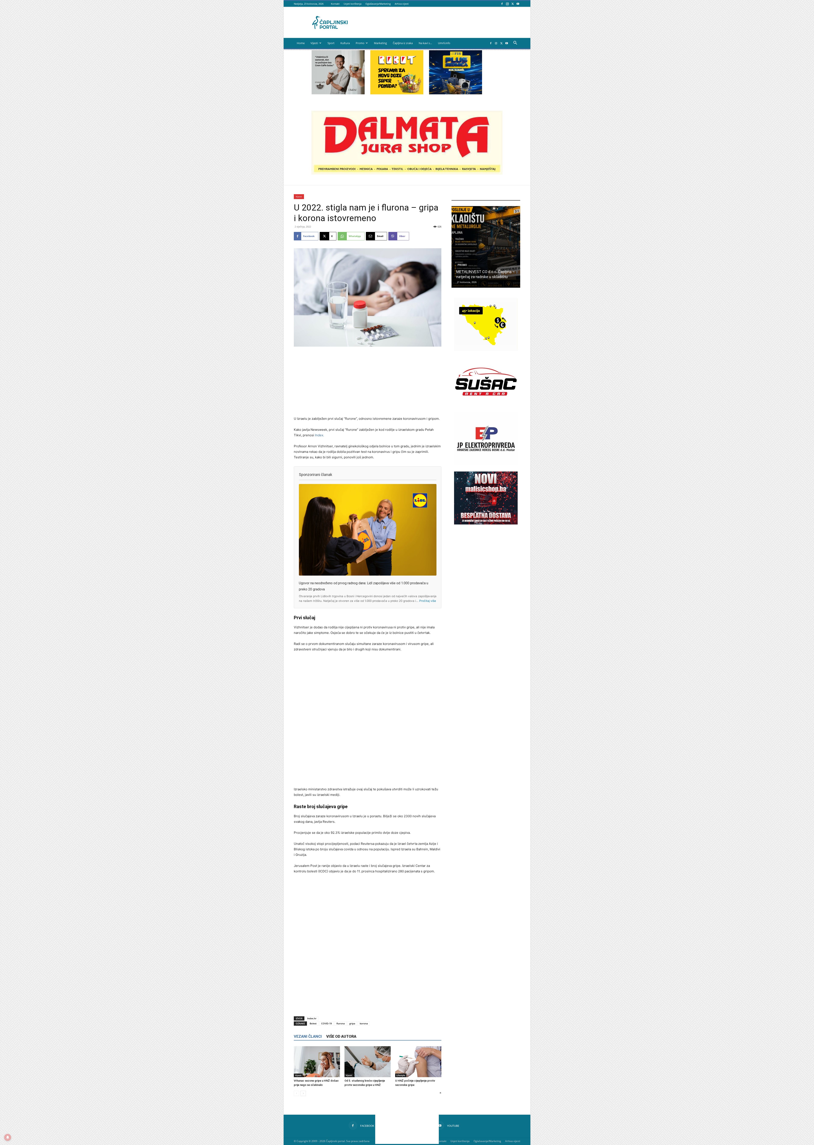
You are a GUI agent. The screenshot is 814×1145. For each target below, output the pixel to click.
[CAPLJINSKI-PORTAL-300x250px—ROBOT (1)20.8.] (396, 93)
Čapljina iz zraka (403, 43)
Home (301, 43)
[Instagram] (507, 4)
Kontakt (335, 3)
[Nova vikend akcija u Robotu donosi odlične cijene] (486, 247)
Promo (360, 43)
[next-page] (303, 1093)
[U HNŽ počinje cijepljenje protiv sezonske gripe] (418, 1061)
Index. (319, 435)
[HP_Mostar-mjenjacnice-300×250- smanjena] (486, 350)
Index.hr (311, 1018)
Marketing (380, 43)
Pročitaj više (427, 600)
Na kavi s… (425, 43)
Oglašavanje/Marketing (378, 3)
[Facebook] (502, 4)
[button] (515, 43)
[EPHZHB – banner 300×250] (486, 464)
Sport (331, 43)
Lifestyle (400, 1075)
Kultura (345, 43)
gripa (352, 1023)
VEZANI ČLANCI (308, 1036)
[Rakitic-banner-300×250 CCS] (338, 93)
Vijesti (314, 43)
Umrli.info (444, 43)
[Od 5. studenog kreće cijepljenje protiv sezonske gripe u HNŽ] (367, 1061)
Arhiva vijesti (402, 3)
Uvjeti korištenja (352, 3)
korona (364, 1023)
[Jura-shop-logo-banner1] (407, 173)
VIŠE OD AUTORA (341, 1036)
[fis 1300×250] (455, 72)
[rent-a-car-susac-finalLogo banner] (486, 407)
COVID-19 (326, 1023)
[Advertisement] (367, 381)
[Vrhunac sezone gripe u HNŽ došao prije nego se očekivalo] (317, 1061)
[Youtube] (518, 4)
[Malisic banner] (486, 523)
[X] (512, 4)
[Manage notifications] (7, 1137)
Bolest (313, 1023)
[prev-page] (296, 1093)
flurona (340, 1023)
